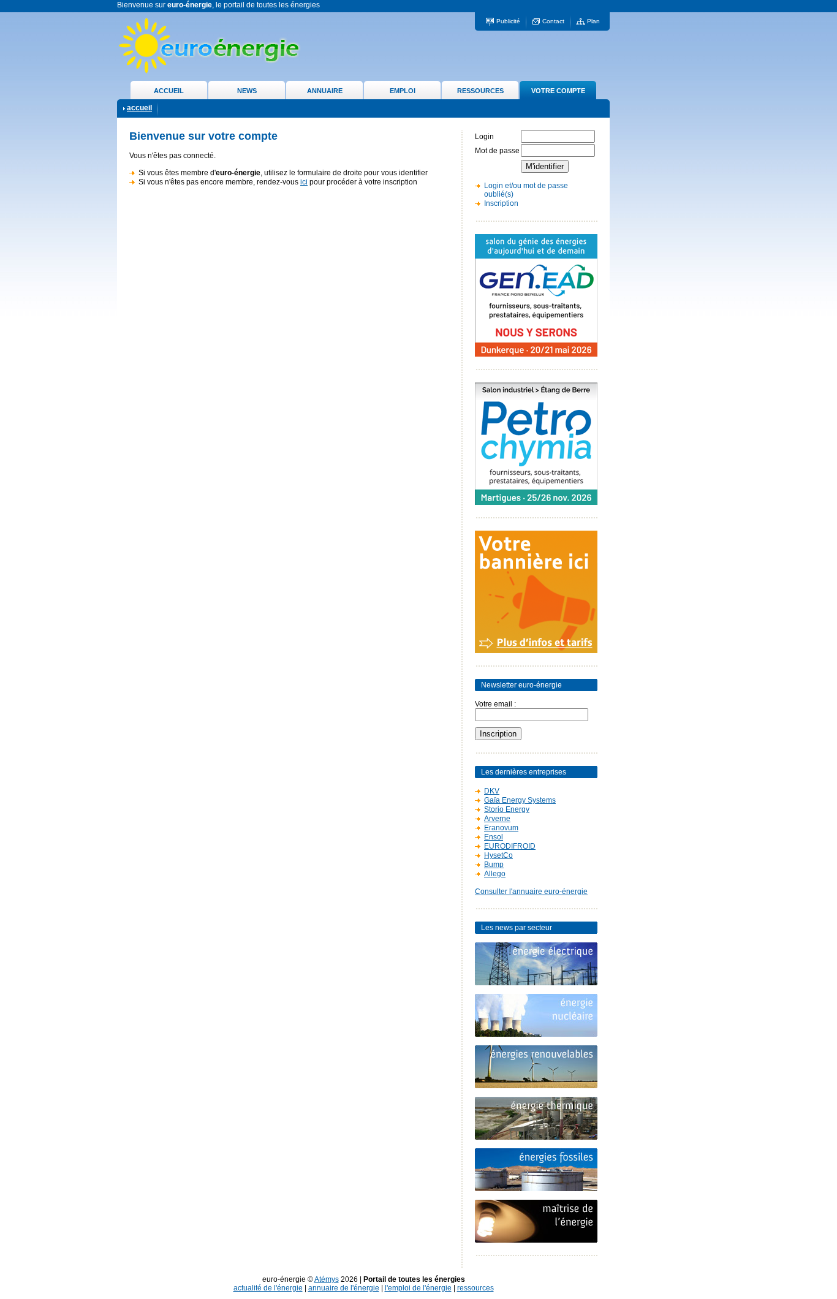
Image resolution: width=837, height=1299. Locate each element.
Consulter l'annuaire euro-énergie (531, 891)
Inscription (501, 203)
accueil (139, 108)
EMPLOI (402, 90)
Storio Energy (506, 809)
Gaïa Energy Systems (520, 800)
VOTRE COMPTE (558, 90)
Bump (494, 864)
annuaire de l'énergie (343, 1288)
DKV (491, 791)
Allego (495, 873)
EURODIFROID (510, 846)
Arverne (497, 818)
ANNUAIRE (325, 90)
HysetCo (498, 855)
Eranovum (501, 828)
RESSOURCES (480, 90)
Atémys (326, 1279)
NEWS (247, 90)
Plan (593, 21)
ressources (475, 1288)
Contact (553, 21)
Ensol (493, 837)
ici (304, 182)
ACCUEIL (169, 90)
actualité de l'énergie (268, 1288)
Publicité (508, 21)
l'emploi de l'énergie (418, 1288)
